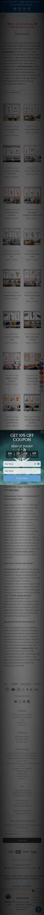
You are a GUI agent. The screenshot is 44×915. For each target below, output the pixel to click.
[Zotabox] (42, 482)
